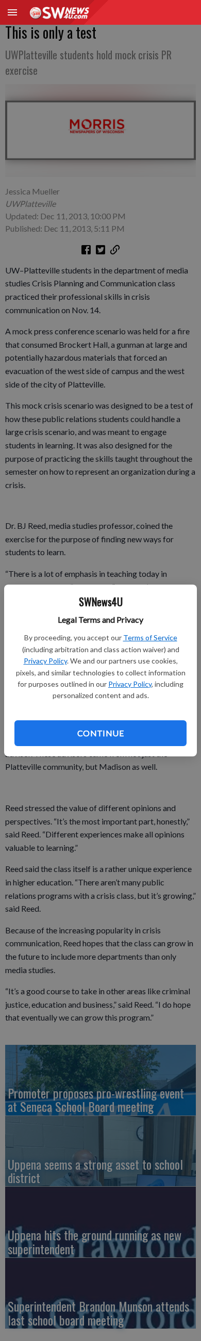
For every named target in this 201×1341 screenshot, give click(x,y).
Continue (100, 733)
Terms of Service (150, 637)
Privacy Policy (45, 660)
